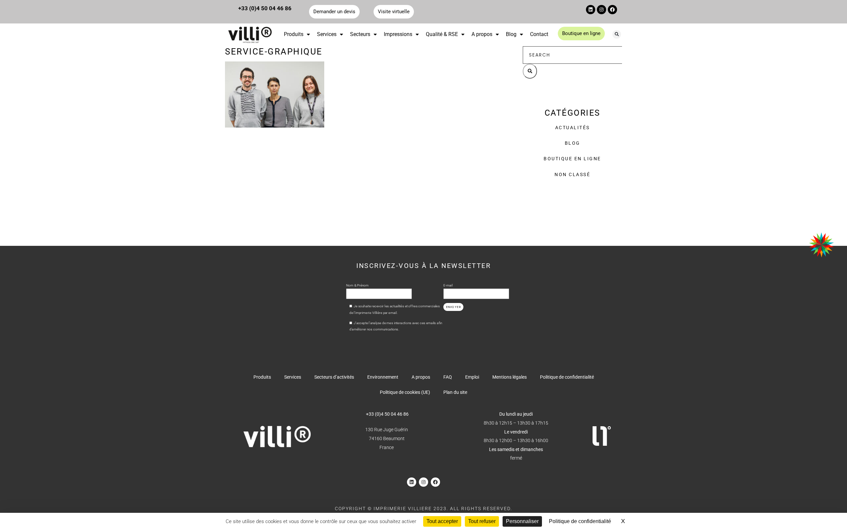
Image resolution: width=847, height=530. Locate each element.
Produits (293, 34)
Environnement (382, 377)
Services (326, 34)
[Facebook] (612, 9)
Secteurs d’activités (334, 377)
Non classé (572, 174)
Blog (511, 34)
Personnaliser (522, 521)
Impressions (398, 34)
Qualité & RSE (442, 34)
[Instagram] (601, 9)
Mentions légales (509, 377)
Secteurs (360, 34)
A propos (481, 34)
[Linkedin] (590, 9)
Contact (539, 34)
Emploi (472, 377)
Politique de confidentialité (567, 377)
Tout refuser (482, 521)
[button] (616, 34)
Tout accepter (442, 521)
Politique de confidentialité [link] (580, 521)
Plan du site (455, 392)
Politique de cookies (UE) (405, 392)
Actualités (572, 127)
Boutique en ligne (572, 158)
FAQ (447, 377)
